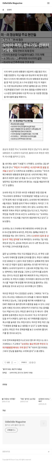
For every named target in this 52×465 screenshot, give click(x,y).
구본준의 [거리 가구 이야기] (12, 460)
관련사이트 (6, 451)
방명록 (9, 10)
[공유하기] (12, 362)
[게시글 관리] (15, 362)
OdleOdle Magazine (12, 3)
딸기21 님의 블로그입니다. (15, 425)
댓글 (4, 410)
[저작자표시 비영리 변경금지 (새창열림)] (32, 363)
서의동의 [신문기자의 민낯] (12, 456)
